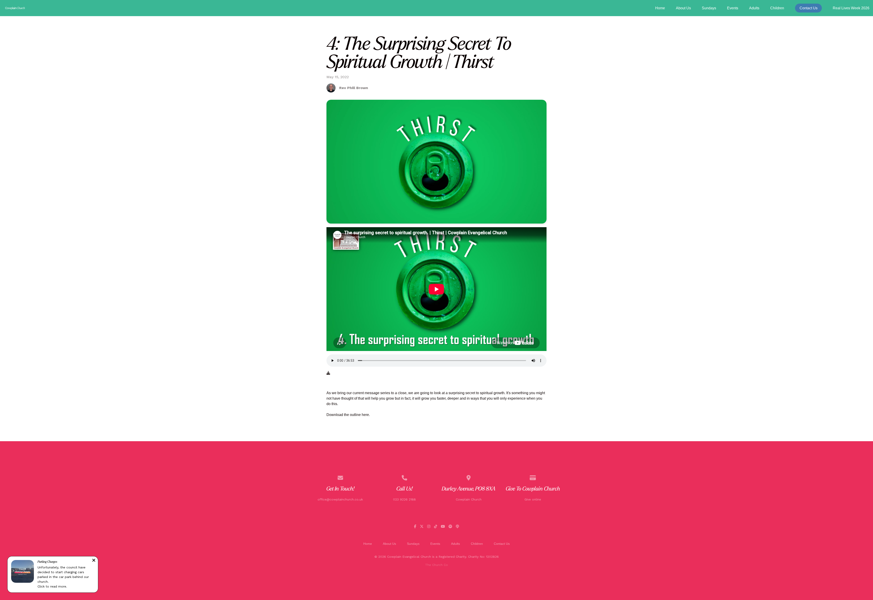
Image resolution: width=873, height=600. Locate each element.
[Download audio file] (328, 373)
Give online (532, 499)
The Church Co (436, 565)
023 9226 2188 (404, 499)
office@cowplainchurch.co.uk (340, 499)
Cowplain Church (469, 499)
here (365, 415)
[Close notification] (93, 561)
